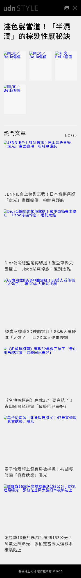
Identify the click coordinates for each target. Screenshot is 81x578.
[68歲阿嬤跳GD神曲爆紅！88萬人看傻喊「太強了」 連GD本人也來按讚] (40, 303)
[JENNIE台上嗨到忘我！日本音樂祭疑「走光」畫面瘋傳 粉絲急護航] (40, 165)
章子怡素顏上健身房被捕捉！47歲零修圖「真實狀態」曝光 (39, 472)
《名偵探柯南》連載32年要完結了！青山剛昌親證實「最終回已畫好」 (39, 403)
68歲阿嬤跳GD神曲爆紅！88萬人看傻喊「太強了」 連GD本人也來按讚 (40, 334)
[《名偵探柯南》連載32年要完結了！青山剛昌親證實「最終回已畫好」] (40, 371)
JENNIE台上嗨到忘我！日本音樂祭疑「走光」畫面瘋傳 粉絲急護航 (39, 197)
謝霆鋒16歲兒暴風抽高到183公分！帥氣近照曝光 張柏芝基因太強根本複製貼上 (38, 543)
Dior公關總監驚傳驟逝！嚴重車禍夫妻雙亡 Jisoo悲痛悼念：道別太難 (38, 266)
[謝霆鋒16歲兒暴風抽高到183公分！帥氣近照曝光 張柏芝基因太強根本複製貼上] (40, 509)
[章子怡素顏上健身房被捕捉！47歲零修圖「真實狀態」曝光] (40, 440)
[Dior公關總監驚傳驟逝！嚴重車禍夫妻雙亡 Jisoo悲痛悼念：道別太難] (40, 234)
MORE (70, 135)
